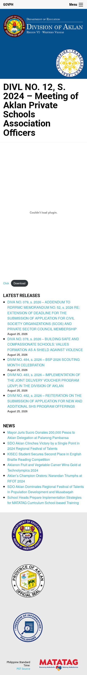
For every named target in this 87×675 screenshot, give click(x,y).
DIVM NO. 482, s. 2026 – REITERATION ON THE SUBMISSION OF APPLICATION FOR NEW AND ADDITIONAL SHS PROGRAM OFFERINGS (44, 401)
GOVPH (8, 5)
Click (6, 283)
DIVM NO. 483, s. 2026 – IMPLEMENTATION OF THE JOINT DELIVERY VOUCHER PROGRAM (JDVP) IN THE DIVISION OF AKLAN (43, 380)
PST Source (23, 668)
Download (19, 283)
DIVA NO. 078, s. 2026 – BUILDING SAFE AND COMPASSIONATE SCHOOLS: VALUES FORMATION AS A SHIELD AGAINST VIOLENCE (45, 344)
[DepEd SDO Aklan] (43, 25)
